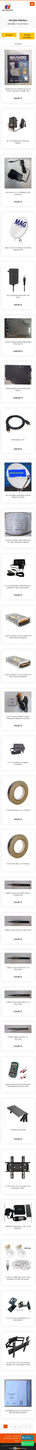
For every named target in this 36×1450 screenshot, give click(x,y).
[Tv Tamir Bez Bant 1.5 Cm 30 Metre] (18, 793)
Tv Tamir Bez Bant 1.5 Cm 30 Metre (18, 810)
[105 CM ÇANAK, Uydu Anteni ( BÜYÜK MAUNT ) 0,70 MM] (18, 477)
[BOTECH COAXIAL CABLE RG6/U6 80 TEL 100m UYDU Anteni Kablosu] (18, 524)
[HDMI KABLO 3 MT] (18, 423)
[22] (18, 1304)
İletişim (17, 1441)
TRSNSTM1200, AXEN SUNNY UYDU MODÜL (18, 389)
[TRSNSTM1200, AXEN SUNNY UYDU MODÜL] (18, 374)
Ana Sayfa (11, 24)
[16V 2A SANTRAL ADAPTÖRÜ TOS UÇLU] (18, 278)
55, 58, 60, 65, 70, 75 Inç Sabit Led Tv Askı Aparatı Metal (18, 1187)
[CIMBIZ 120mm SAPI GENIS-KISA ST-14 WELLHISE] (18, 885)
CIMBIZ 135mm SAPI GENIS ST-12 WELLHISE (18, 1003)
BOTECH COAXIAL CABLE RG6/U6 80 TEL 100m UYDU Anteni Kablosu (18, 541)
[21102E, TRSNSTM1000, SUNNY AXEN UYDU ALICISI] (18, 328)
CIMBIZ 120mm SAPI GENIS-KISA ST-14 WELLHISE (18, 894)
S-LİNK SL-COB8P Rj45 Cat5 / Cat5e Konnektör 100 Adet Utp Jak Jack (18, 1278)
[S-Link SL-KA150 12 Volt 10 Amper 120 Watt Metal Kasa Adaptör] (18, 661)
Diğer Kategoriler (27, 36)
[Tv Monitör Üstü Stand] (18, 1113)
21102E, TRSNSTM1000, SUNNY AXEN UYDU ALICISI (18, 343)
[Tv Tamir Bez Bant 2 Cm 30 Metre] (18, 846)
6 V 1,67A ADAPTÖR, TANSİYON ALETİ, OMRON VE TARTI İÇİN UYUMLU (18, 587)
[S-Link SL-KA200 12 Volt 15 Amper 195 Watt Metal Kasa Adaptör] (18, 620)
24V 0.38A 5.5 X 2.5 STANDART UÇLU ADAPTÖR (18, 193)
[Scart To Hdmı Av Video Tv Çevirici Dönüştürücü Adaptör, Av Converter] (18, 702)
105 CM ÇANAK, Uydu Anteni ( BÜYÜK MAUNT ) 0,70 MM (18, 496)
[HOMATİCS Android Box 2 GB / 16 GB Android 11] (18, 1212)
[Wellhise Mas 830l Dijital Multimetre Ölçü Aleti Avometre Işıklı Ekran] (18, 1070)
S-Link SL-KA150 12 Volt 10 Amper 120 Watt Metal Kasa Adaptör (18, 676)
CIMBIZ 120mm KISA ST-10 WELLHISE (18, 930)
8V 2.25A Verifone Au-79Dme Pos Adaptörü (18, 142)
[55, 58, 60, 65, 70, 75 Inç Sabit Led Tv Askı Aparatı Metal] (18, 1167)
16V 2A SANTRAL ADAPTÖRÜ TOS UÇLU (18, 296)
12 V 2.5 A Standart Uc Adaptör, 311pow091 (18, 763)
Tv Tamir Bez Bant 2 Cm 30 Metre (18, 864)
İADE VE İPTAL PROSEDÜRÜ (11, 1438)
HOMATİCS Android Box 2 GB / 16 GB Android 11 (18, 1227)
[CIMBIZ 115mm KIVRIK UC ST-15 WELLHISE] (18, 958)
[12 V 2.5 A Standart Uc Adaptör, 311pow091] (18, 749)
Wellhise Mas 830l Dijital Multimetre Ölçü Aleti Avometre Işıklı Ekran (18, 1085)
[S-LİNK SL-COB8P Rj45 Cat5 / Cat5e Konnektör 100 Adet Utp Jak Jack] (18, 1258)
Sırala (10, 35)
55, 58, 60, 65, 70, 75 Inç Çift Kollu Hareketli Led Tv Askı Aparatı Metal (18, 1363)
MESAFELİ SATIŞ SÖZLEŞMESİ (21, 1436)
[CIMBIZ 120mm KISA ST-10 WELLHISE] (18, 921)
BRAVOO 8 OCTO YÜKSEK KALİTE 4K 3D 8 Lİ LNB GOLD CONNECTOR (18, 90)
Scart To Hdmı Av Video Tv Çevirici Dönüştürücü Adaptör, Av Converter (18, 717)
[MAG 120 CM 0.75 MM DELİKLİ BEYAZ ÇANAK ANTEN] (18, 229)
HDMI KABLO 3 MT (18, 440)
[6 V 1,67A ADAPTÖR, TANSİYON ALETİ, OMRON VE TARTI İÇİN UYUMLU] (18, 569)
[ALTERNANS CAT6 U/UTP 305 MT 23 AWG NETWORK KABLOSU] (18, 1393)
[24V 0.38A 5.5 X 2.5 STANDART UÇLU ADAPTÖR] (18, 173)
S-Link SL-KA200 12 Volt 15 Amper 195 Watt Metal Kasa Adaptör (18, 637)
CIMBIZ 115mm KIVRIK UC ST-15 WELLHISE (18, 969)
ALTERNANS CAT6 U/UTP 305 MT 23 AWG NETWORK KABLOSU (18, 1412)
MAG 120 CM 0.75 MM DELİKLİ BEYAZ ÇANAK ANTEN (18, 249)
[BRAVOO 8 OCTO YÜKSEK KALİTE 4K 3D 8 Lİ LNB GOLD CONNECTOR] (18, 67)
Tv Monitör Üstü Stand (18, 1130)
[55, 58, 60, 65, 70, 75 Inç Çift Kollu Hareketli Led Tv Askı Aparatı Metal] (18, 1347)
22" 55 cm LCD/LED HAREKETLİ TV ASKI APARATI (18, 1319)
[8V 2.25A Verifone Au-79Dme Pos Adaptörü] (18, 124)
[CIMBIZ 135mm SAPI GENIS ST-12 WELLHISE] (18, 994)
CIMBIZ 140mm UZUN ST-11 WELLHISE (18, 1038)
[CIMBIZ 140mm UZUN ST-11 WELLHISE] (18, 1029)
